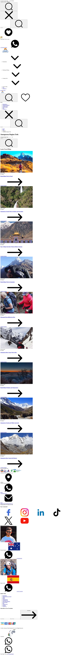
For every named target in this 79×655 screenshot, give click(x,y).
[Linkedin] (41, 516)
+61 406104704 (19, 558)
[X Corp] (8, 524)
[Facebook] (8, 516)
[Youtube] (25, 524)
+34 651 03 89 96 (20, 591)
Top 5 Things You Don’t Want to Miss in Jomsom (11, 246)
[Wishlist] (8, 35)
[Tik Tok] (57, 516)
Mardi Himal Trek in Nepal (6, 176)
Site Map (4, 605)
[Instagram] (25, 516)
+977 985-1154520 (3, 47)
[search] (18, 123)
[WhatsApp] (8, 644)
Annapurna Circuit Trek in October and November (11, 211)
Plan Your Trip (2, 90)
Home (4, 128)
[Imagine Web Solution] (12, 636)
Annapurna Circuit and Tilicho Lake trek (9, 422)
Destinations (5, 104)
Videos (4, 597)
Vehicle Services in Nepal (7, 596)
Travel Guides (5, 107)
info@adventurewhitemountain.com (6, 503)
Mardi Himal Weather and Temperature (9, 387)
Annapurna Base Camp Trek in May (8, 352)
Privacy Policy (5, 602)
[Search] (18, 24)
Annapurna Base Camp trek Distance (8, 458)
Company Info (5, 106)
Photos (4, 598)
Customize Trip (5, 600)
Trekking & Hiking (6, 105)
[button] (8, 6)
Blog (3, 87)
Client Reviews (5, 599)
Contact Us (4, 88)
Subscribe (28, 610)
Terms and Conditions (6, 601)
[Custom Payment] (8, 627)
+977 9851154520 (3, 493)
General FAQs (5, 604)
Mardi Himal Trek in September (7, 282)
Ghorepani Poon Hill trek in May (7, 317)
